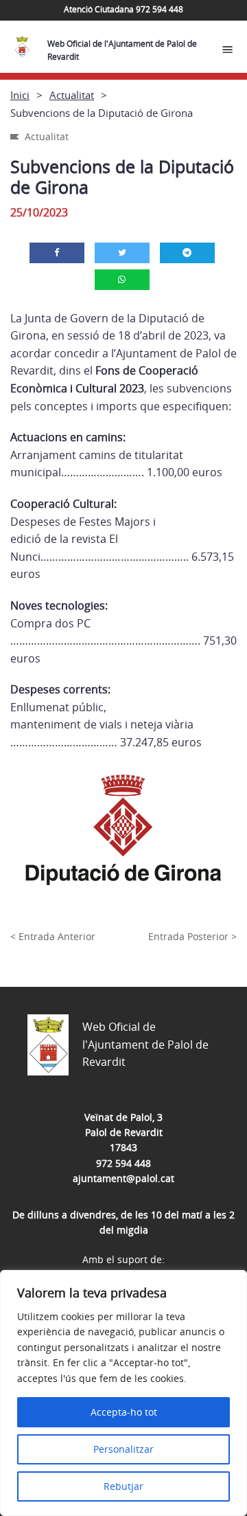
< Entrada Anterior (52, 936)
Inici (20, 95)
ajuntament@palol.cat (123, 1178)
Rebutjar (123, 1486)
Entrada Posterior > (192, 936)
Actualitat (71, 95)
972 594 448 (123, 1163)
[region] (123, 1393)
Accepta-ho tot (124, 1411)
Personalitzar (123, 1449)
